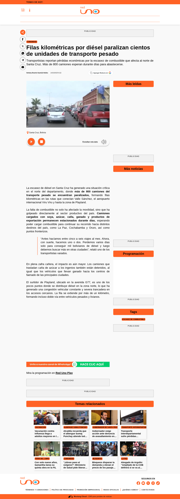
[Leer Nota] (31, 142)
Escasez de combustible (133, 319)
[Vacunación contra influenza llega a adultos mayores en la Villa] (47, 417)
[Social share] (22, 32)
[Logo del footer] (30, 481)
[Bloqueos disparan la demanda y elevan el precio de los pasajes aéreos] (104, 448)
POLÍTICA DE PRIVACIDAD (63, 490)
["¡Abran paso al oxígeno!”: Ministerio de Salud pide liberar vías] (75, 448)
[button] (23, 10)
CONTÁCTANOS (148, 490)
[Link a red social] (138, 483)
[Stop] (41, 142)
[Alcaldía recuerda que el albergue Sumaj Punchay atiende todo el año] (75, 417)
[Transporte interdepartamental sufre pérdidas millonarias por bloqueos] (133, 417)
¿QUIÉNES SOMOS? (130, 490)
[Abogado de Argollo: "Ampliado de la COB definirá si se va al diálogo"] (133, 448)
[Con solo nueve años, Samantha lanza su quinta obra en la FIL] (47, 448)
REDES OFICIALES (111, 490)
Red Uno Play (64, 372)
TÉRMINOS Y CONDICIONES (36, 490)
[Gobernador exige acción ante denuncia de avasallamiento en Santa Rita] (104, 417)
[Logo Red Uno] (90, 10)
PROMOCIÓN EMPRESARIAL (88, 490)
